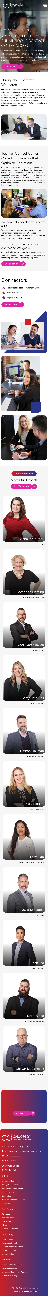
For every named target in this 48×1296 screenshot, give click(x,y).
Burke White (35, 1016)
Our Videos (6, 1214)
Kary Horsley (34, 804)
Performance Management (12, 1189)
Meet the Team (8, 1218)
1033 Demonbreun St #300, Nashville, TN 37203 (23, 1151)
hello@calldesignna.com (14, 1156)
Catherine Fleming (30, 592)
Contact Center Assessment (12, 1247)
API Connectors (8, 1192)
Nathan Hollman (32, 751)
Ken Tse (38, 963)
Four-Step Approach (10, 1250)
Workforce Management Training (14, 1272)
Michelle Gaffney (31, 539)
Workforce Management (11, 1181)
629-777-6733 (10, 1160)
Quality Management (10, 1185)
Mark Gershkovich (30, 645)
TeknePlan (6, 1203)
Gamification (6, 1196)
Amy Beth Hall (33, 698)
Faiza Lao (37, 857)
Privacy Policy (7, 1225)
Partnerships (6, 1221)
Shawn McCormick (30, 1069)
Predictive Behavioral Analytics (13, 1200)
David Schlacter (32, 910)
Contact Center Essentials (12, 1264)
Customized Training (9, 1276)
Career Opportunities (10, 1229)
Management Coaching (11, 1243)
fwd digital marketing (29, 1292)
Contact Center (8, 1239)
